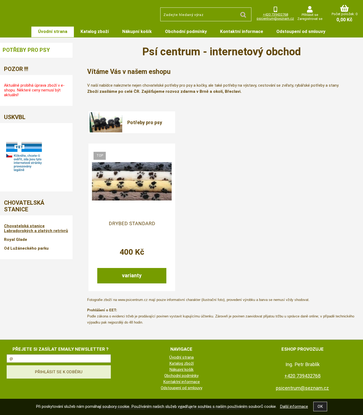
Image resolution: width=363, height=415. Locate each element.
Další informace (294, 406)
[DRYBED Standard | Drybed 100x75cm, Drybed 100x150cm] (132, 181)
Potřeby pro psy (144, 122)
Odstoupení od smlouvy (300, 31)
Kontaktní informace (241, 31)
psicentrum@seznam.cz (275, 18)
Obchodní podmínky (186, 31)
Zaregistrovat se (309, 19)
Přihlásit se (310, 15)
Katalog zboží (95, 31)
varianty (132, 275)
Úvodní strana (52, 31)
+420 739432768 (275, 14)
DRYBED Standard (132, 223)
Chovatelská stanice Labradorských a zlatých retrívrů (36, 228)
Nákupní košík (137, 31)
